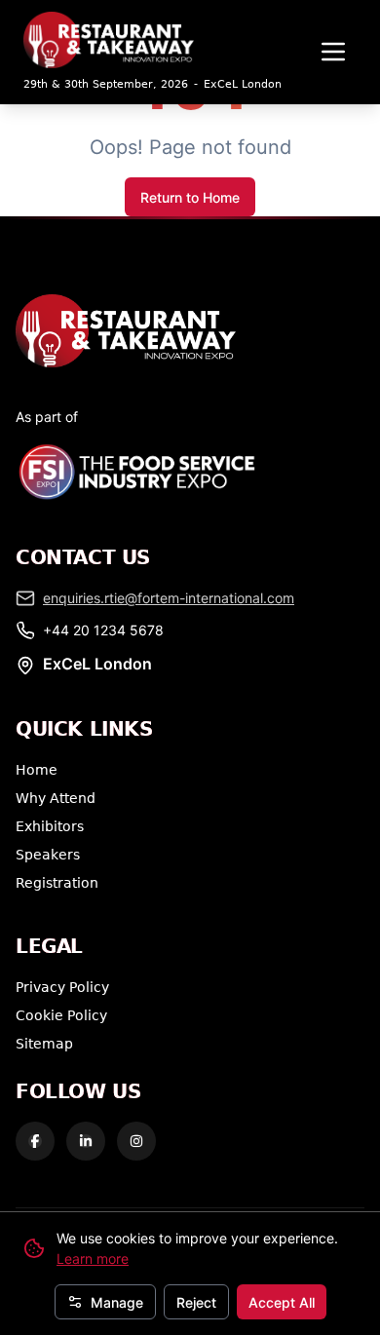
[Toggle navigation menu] (333, 51)
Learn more (93, 1258)
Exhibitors (50, 826)
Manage (117, 1302)
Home (36, 769)
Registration (57, 882)
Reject (196, 1302)
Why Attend (55, 797)
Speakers (48, 854)
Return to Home (190, 197)
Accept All (281, 1302)
